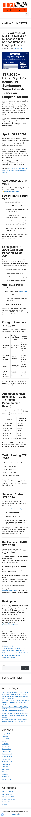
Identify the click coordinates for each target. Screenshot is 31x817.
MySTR (4, 650)
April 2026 (5, 744)
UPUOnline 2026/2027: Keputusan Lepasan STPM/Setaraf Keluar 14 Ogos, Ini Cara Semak (15, 702)
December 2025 (7, 754)
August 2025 (6, 764)
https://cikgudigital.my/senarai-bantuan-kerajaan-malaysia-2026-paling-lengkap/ (15, 170)
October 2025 (6, 759)
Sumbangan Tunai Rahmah (12, 655)
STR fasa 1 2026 (17, 653)
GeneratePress (16, 814)
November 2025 (7, 756)
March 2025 (5, 776)
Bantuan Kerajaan (9, 646)
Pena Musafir (18, 48)
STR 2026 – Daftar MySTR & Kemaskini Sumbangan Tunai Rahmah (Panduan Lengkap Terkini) (14, 39)
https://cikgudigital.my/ (11, 624)
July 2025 (5, 766)
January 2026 (6, 751)
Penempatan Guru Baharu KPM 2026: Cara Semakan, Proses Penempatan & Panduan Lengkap (15, 715)
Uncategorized (6, 802)
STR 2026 (19, 650)
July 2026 (5, 736)
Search (4, 665)
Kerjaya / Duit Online (8, 796)
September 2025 (7, 761)
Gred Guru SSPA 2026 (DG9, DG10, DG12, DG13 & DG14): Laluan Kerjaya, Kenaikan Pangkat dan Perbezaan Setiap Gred (15, 708)
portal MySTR (11, 650)
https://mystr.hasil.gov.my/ (12, 191)
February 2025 (6, 779)
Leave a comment (9, 657)
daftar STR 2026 (9, 648)
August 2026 (6, 734)
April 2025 (5, 774)
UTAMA (4, 804)
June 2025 (5, 769)
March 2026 (6, 746)
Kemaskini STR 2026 (21, 648)
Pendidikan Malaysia (8, 799)
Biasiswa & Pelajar (7, 794)
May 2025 (5, 771)
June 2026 (5, 739)
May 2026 (5, 741)
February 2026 (6, 749)
